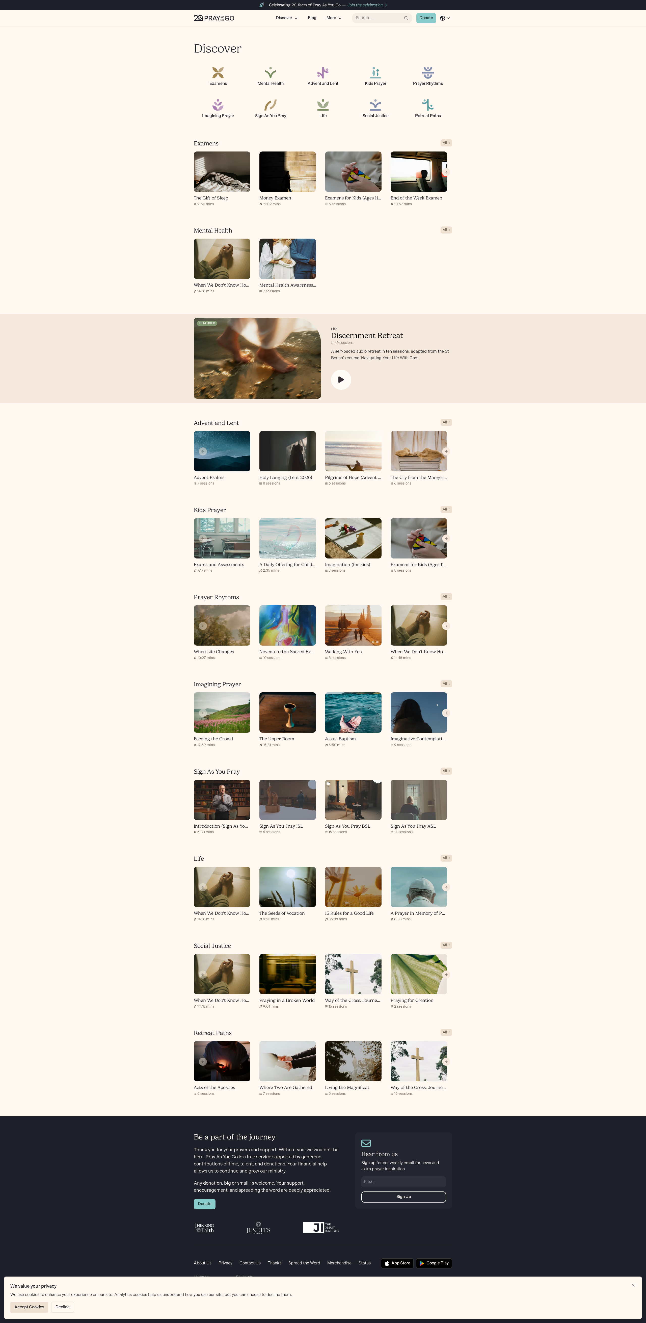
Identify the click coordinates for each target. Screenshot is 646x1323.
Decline (63, 1307)
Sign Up (403, 1196)
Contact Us (250, 1263)
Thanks (274, 1263)
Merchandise (339, 1263)
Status (365, 1263)
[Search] (406, 18)
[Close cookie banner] (633, 1285)
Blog (312, 18)
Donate (426, 18)
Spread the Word (304, 1263)
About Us (202, 1263)
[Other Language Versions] (445, 18)
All (445, 143)
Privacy (225, 1263)
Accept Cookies (29, 1307)
